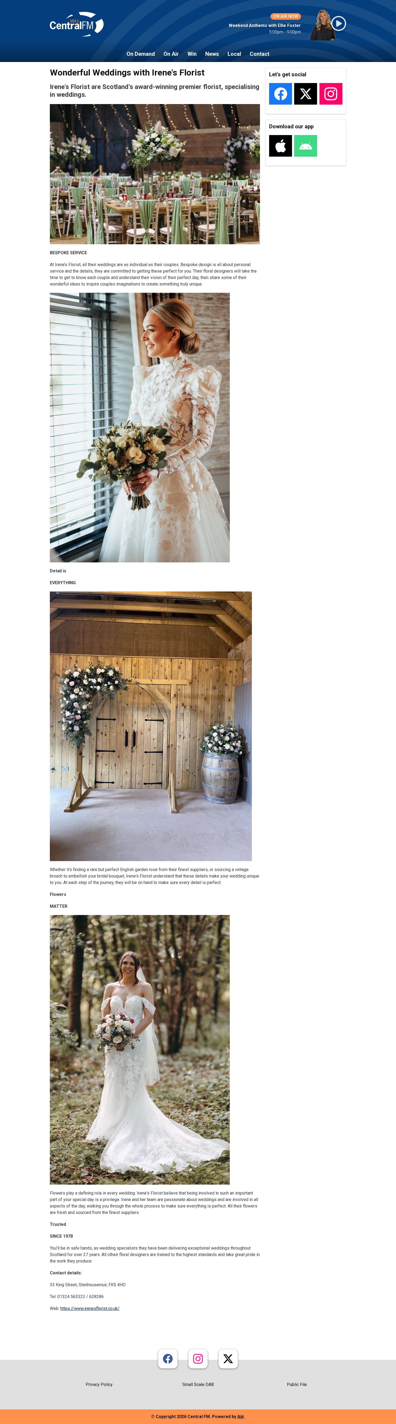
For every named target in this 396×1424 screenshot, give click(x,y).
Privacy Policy (99, 1384)
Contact (259, 54)
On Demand (141, 54)
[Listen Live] (338, 23)
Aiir (240, 1416)
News (212, 54)
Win (192, 54)
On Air (171, 54)
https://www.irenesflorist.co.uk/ (90, 1308)
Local (234, 54)
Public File (297, 1384)
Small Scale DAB (198, 1384)
